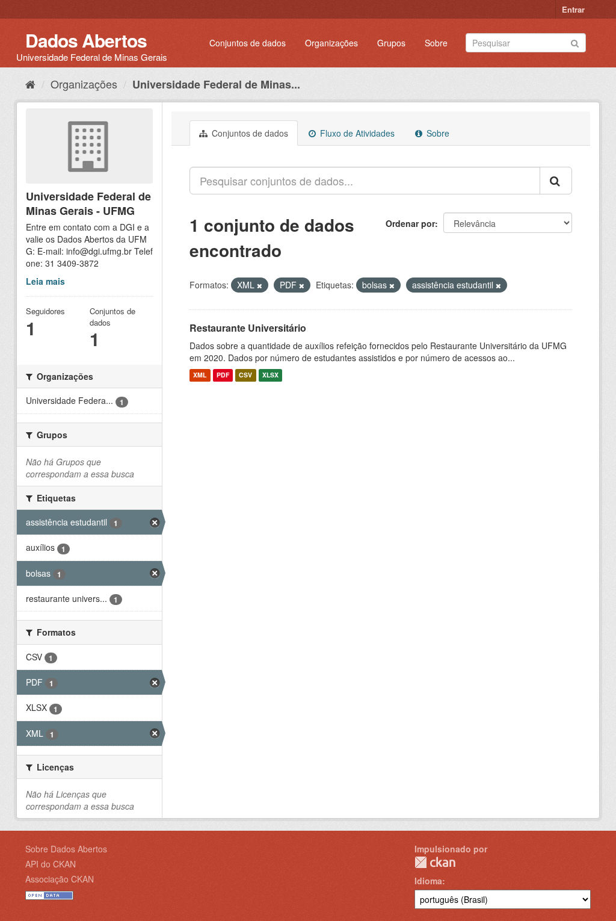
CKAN (434, 862)
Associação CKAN (59, 879)
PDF (223, 375)
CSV (245, 375)
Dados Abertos (86, 40)
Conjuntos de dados (247, 43)
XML (199, 375)
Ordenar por (410, 223)
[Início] (30, 83)
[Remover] (259, 285)
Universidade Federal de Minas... (216, 84)
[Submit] (575, 42)
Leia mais (45, 281)
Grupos (391, 43)
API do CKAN (50, 864)
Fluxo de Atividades (356, 133)
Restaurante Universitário (247, 328)
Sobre (436, 43)
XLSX (270, 375)
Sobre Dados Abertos (66, 849)
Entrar (573, 9)
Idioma (428, 881)
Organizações (331, 43)
